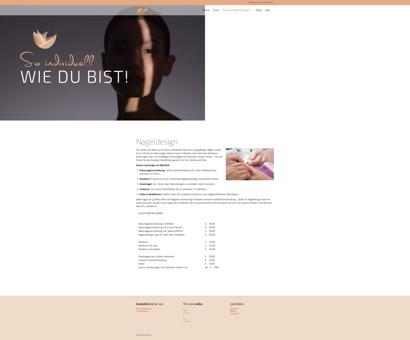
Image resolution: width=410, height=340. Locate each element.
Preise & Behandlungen (236, 10)
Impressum (234, 309)
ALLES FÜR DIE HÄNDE (150, 213)
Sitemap (233, 311)
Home (205, 10)
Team (216, 10)
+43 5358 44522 (253, 2)
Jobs (267, 10)
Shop (259, 10)
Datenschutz (234, 314)
